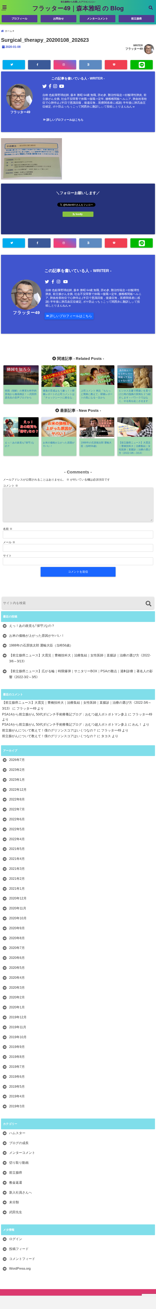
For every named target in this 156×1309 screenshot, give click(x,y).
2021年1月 (17, 888)
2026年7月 (17, 760)
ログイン (15, 1239)
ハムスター (17, 1133)
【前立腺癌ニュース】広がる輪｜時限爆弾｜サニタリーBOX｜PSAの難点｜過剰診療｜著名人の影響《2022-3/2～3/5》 (81, 674)
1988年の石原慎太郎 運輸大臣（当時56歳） (41, 645)
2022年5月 (17, 829)
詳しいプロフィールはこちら (64, 119)
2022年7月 (17, 809)
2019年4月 (17, 1096)
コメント (10, 485)
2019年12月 (18, 1017)
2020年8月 (17, 938)
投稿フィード (19, 1249)
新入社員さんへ (20, 1192)
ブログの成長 (19, 1143)
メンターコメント (97, 18)
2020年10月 (18, 918)
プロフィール (19, 18)
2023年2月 (17, 769)
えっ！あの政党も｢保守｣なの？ (32, 625)
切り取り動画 (19, 1162)
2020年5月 (17, 967)
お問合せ (58, 18)
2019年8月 (17, 1056)
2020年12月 (18, 898)
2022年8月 (17, 799)
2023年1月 (17, 779)
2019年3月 (17, 1106)
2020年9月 (17, 928)
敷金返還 (15, 1182)
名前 (7, 528)
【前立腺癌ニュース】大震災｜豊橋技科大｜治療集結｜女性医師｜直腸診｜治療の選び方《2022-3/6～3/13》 (80, 658)
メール (9, 542)
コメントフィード (22, 1259)
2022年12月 (18, 789)
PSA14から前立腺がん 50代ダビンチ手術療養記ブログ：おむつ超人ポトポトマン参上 (64, 714)
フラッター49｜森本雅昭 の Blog (78, 8)
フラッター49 (134, 48)
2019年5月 (17, 1086)
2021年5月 (17, 849)
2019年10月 (18, 1037)
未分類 (14, 1202)
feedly (79, 214)
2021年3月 (17, 868)
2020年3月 (17, 987)
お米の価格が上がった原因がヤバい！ (36, 635)
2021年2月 (17, 878)
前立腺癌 (136, 18)
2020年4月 (17, 977)
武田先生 (15, 1212)
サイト (7, 555)
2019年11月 (17, 1027)
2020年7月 (17, 948)
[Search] (148, 603)
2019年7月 (17, 1066)
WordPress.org (20, 1268)
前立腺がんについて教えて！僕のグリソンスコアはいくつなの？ (49, 730)
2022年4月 (17, 839)
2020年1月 (17, 1007)
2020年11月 (17, 908)
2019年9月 (17, 1047)
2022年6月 (17, 819)
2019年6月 (17, 1076)
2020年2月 (17, 997)
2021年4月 (17, 858)
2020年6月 (17, 957)
